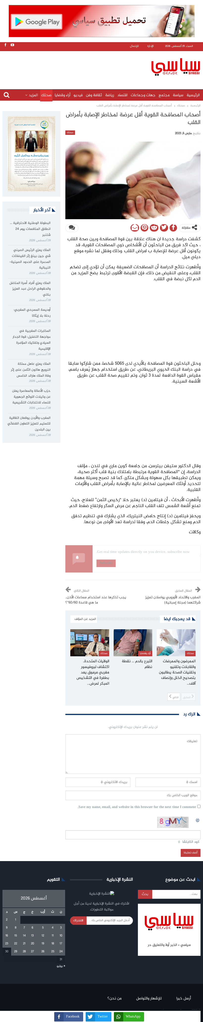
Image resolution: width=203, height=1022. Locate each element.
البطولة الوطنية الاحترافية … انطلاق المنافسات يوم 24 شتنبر (30, 229)
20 (32, 943)
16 (6, 935)
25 (52, 951)
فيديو (78, 95)
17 (61, 943)
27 (32, 951)
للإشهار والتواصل (149, 998)
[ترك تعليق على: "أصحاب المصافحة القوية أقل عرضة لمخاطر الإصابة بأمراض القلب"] (71, 228)
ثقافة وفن (94, 95)
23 (6, 943)
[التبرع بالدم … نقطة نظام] (133, 643)
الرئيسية (193, 95)
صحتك (46, 95)
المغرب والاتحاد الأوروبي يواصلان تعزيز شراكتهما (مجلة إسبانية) (173, 600)
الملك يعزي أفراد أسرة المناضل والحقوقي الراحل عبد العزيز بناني (30, 289)
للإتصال (134, 46)
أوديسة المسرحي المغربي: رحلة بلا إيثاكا (32, 313)
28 (24, 951)
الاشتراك (78, 920)
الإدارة (150, 46)
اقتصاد (122, 95)
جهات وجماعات (143, 95)
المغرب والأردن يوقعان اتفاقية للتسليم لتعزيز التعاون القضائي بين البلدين (29, 424)
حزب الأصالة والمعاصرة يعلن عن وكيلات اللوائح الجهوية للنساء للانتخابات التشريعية (31, 397)
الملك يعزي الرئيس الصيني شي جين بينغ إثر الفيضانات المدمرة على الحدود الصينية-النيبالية (30, 259)
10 (61, 935)
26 (42, 951)
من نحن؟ (114, 998)
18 (52, 943)
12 (43, 935)
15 (15, 935)
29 (15, 951)
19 (43, 943)
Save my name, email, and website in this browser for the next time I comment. (137, 807)
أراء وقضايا (62, 95)
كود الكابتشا (190, 842)
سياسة (178, 95)
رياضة (109, 95)
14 (24, 935)
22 (15, 943)
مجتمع (164, 95)
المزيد (33, 95)
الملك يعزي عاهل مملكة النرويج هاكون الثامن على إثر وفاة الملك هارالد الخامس (31, 370)
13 (32, 935)
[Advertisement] (102, 66)
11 (53, 935)
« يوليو (61, 966)
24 (61, 951)
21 (24, 943)
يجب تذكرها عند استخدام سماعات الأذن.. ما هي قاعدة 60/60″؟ (95, 600)
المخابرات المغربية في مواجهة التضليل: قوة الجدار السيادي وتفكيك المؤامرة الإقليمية (32, 340)
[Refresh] (198, 819)
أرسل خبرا (183, 998)
